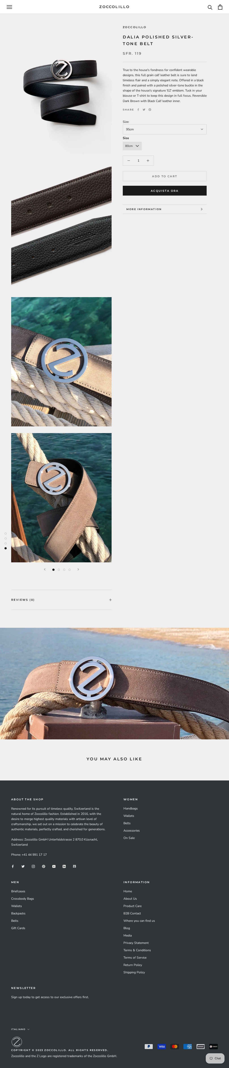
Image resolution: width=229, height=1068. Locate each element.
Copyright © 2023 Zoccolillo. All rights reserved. (59, 1050)
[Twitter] (144, 109)
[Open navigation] (9, 7)
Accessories (131, 830)
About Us (130, 899)
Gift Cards (18, 928)
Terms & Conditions (137, 950)
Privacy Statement (136, 943)
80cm (129, 146)
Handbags (130, 808)
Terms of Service (134, 957)
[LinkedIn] (64, 866)
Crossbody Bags (22, 899)
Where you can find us (139, 921)
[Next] (78, 569)
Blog (126, 928)
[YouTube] (53, 866)
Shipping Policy (134, 972)
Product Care (132, 906)
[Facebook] (138, 109)
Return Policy (132, 965)
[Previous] (44, 569)
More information (144, 209)
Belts (127, 823)
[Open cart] (220, 7)
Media (127, 935)
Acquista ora (165, 190)
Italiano (18, 1029)
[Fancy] (74, 866)
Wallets (128, 816)
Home (127, 891)
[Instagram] (33, 866)
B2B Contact (132, 913)
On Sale (129, 838)
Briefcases (18, 891)
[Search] (210, 7)
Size (126, 138)
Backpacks (18, 913)
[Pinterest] (149, 109)
